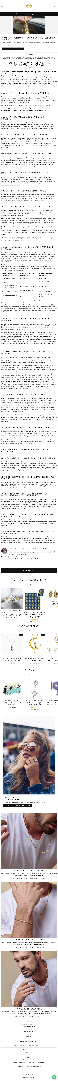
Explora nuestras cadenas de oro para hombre (29, 878)
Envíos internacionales (29, 1026)
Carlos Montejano (30, 67)
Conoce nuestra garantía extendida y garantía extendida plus (29, 1062)
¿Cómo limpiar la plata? (29, 1059)
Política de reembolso (29, 1034)
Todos (29, 584)
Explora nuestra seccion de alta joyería (29, 1016)
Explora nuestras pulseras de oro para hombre (29, 947)
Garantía (29, 1029)
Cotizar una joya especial (13, 49)
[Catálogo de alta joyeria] (29, 979)
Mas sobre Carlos (6, 557)
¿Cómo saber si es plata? (29, 1057)
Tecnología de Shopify (29, 1079)
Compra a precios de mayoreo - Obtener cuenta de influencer (29, 1039)
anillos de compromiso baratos (9, 57)
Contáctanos (29, 1021)
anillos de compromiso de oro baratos (47, 57)
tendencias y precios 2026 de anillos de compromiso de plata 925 (22, 162)
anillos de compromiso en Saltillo (18, 388)
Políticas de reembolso (29, 1050)
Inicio (26, 54)
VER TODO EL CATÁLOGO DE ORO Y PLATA (17, 805)
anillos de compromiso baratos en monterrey (27, 57)
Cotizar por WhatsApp (34, 73)
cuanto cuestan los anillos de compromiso (33, 58)
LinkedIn (15, 557)
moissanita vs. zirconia (27, 166)
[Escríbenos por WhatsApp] (54, 1077)
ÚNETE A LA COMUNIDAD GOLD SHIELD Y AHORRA (29, 1045)
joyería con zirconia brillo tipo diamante (31, 164)
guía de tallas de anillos (16, 230)
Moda (30, 54)
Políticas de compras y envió (29, 1024)
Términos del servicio (29, 1031)
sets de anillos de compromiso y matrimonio (31, 419)
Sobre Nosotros (29, 1036)
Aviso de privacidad (29, 1052)
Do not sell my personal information (29, 1041)
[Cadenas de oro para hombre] (29, 841)
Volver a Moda (30, 570)
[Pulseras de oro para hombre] (29, 910)
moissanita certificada (34, 71)
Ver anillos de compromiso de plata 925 (15, 71)
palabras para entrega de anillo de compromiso (39, 441)
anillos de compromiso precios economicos (13, 58)
